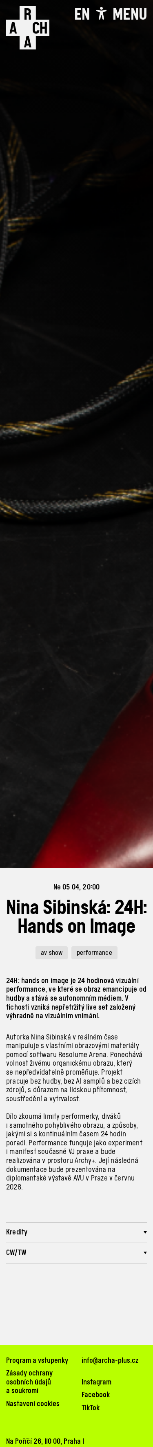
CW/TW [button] (16, 1252)
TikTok (91, 1407)
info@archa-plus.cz (110, 1360)
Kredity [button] (16, 1231)
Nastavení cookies (33, 1403)
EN (82, 14)
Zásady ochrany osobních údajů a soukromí (29, 1382)
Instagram (96, 1382)
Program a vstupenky (37, 1360)
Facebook (96, 1394)
